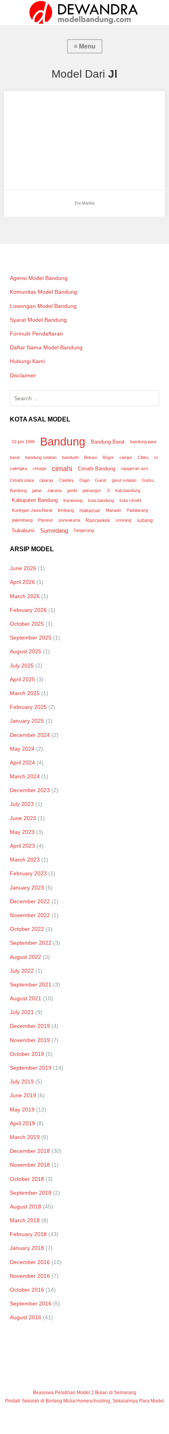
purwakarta (69, 520)
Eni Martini (25, 104)
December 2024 (30, 735)
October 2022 (27, 929)
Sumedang (54, 530)
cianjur (125, 457)
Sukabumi (23, 530)
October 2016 (27, 1290)
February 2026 (28, 610)
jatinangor (92, 490)
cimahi (62, 468)
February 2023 (28, 873)
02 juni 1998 (23, 441)
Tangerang (83, 530)
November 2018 (30, 1165)
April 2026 (22, 582)
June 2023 (23, 818)
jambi (72, 490)
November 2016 (30, 1276)
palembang (22, 520)
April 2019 (22, 1123)
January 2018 (27, 1248)
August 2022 (25, 957)
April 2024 (22, 762)
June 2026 (23, 568)
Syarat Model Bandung (38, 320)
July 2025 (22, 665)
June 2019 (23, 1095)
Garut (100, 480)
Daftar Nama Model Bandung (46, 347)
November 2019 (30, 1040)
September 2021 (30, 984)
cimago (39, 468)
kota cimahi (130, 500)
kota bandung (101, 500)
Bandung (62, 441)
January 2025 (27, 721)
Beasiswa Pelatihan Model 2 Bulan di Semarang (84, 1392)
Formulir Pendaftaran (36, 333)
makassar (89, 510)
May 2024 (22, 749)
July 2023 (22, 804)
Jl (108, 490)
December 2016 (30, 1262)
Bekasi (90, 457)
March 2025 (25, 693)
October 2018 (27, 1179)
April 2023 (22, 846)
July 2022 (22, 971)
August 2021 (25, 998)
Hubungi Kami (27, 361)
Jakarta (54, 490)
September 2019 (30, 1068)
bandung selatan (41, 457)
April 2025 (22, 679)
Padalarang (137, 510)
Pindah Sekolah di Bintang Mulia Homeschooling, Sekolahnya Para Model (84, 1401)
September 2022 (30, 943)
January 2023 (27, 887)
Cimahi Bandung (96, 469)
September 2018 (30, 1193)
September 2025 (30, 637)
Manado (113, 510)
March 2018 (25, 1220)
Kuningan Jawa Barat (32, 510)
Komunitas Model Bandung (43, 292)
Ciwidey (66, 480)
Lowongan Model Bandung (43, 306)
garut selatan (124, 480)
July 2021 (22, 1012)
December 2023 (30, 790)
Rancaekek (98, 520)
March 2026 (25, 596)
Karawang (73, 500)
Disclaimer (23, 375)
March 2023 (25, 859)
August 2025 (25, 651)
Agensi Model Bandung (39, 278)
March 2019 (25, 1137)
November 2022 (30, 915)
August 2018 (25, 1206)
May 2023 (22, 832)
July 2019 (22, 1081)
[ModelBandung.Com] (84, 12)
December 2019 (30, 1026)
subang (145, 520)
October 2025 (27, 624)
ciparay (46, 480)
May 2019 (22, 1109)
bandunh (70, 457)
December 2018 (30, 1151)
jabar (37, 490)
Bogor (108, 457)
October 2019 (27, 1054)
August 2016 (25, 1317)
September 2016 (30, 1303)
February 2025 (28, 707)
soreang (123, 520)
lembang (66, 510)
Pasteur (45, 520)
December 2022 (30, 901)
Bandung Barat (108, 442)
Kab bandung (127, 490)
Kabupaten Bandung (35, 500)
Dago (84, 480)
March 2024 (25, 776)
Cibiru (143, 457)
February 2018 (28, 1234)
